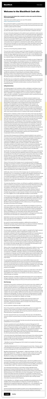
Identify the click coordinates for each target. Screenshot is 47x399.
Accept (7, 394)
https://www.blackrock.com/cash (12, 21)
